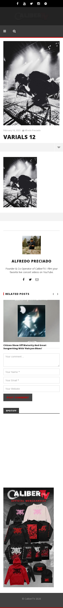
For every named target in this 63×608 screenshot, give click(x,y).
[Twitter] (31, 3)
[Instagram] (38, 3)
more (58, 147)
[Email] (37, 279)
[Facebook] (17, 3)
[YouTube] (24, 3)
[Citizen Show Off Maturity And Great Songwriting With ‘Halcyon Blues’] (31, 321)
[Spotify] (45, 3)
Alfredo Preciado (32, 130)
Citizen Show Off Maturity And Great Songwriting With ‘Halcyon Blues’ (24, 347)
